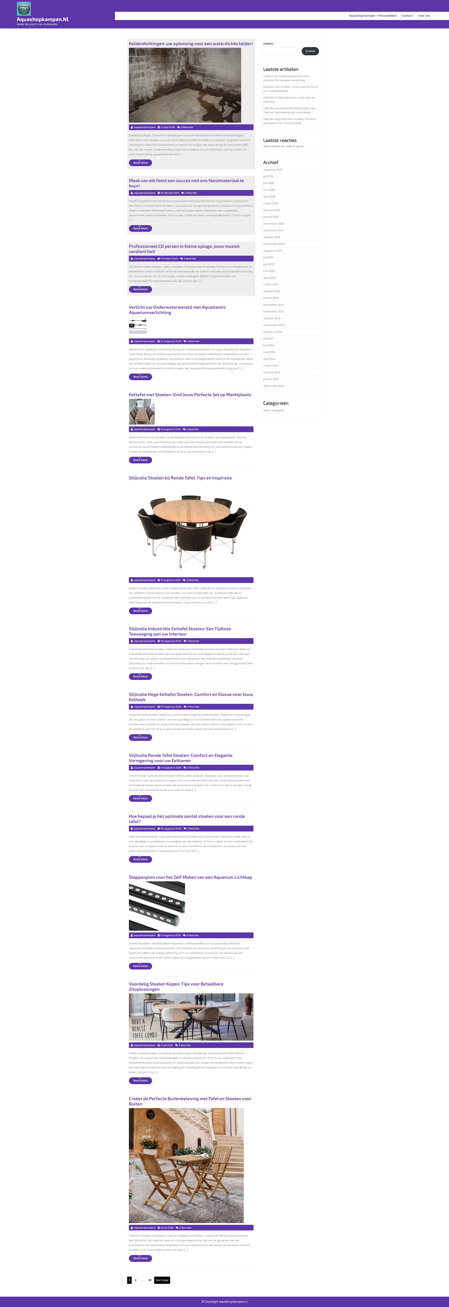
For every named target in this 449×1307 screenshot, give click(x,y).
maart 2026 (270, 203)
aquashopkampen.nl (43, 19)
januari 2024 (271, 379)
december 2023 (273, 386)
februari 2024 (271, 372)
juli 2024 (268, 338)
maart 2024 (270, 365)
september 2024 (274, 325)
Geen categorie (273, 410)
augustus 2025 (272, 251)
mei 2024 (269, 352)
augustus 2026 (272, 169)
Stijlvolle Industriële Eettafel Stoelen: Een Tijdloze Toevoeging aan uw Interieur (289, 110)
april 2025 (269, 278)
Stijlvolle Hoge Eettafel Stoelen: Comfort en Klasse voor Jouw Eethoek (289, 121)
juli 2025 (268, 257)
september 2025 (274, 244)
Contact (407, 16)
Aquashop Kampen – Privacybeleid (373, 16)
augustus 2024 (272, 332)
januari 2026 (271, 217)
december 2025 (273, 223)
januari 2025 (271, 298)
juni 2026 (268, 183)
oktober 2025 (271, 237)
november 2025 (273, 230)
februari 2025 (271, 291)
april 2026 (269, 196)
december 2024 (273, 305)
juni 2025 (268, 264)
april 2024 (269, 359)
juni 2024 (268, 345)
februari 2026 (271, 210)
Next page (162, 1280)
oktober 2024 (271, 318)
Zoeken (268, 43)
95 (150, 1280)
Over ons (424, 16)
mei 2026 (269, 190)
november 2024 (273, 311)
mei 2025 (269, 271)
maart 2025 (270, 284)
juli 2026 (268, 176)
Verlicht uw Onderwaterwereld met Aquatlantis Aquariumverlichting (286, 78)
